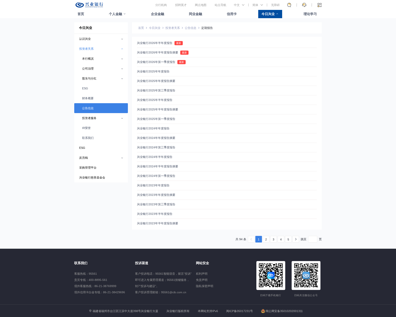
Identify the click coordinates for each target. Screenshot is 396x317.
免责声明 (201, 280)
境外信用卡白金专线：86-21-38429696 (99, 292)
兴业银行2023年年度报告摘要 (156, 194)
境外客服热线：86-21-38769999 (95, 286)
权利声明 (201, 273)
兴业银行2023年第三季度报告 (156, 204)
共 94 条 (241, 239)
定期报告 (207, 28)
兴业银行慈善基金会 (92, 177)
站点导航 (220, 5)
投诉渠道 (141, 263)
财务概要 (88, 98)
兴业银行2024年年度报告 (153, 128)
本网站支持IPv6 (208, 311)
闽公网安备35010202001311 (284, 311)
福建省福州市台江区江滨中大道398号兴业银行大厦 (125, 311)
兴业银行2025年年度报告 (153, 71)
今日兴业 (268, 14)
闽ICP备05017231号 (239, 311)
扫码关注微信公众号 (306, 295)
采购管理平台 (88, 167)
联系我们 (88, 138)
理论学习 (310, 14)
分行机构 (161, 5)
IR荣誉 (86, 128)
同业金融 (195, 14)
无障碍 (275, 5)
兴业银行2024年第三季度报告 (156, 147)
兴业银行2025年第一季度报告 (156, 119)
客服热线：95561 (85, 273)
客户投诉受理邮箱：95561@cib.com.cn (160, 292)
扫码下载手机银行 (270, 295)
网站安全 (202, 263)
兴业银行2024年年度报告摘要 (156, 138)
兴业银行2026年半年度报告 (154, 43)
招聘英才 (181, 5)
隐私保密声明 (204, 286)
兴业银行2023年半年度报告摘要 (157, 223)
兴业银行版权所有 (178, 311)
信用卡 (232, 14)
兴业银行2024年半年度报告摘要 (157, 166)
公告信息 (88, 108)
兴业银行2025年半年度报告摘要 (157, 109)
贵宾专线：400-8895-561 (90, 280)
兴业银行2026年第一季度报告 (156, 62)
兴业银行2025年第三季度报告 (156, 90)
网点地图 (200, 5)
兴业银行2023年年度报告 (153, 185)
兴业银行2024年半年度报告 (154, 156)
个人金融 (115, 14)
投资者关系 (172, 28)
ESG (85, 88)
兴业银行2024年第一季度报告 (156, 175)
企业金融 (157, 14)
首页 (81, 14)
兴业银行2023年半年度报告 (154, 213)
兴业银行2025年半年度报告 (154, 100)
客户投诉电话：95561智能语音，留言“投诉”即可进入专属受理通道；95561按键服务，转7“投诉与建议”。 (163, 280)
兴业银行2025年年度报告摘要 (156, 81)
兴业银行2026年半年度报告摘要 (157, 52)
